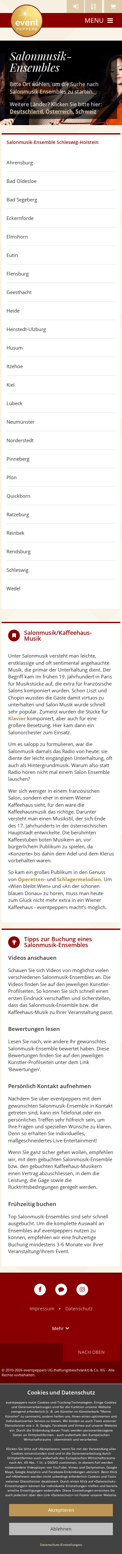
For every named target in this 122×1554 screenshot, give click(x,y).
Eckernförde (20, 218)
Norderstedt (20, 440)
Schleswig (17, 570)
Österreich (59, 111)
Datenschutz (79, 1308)
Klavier (17, 718)
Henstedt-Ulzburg (26, 329)
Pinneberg (18, 459)
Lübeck (14, 403)
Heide (13, 310)
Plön (12, 477)
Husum (15, 347)
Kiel (11, 384)
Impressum (42, 1308)
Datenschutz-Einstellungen (61, 1544)
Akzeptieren (61, 1510)
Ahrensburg (20, 162)
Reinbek (15, 533)
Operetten (31, 879)
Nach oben (91, 1352)
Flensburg (18, 273)
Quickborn (18, 496)
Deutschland (26, 111)
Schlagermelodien (79, 879)
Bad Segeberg (22, 199)
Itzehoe (15, 366)
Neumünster (20, 421)
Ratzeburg (18, 514)
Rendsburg (19, 551)
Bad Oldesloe (21, 181)
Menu (94, 20)
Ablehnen (61, 1529)
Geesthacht (19, 292)
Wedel (13, 588)
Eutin (12, 255)
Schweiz (85, 111)
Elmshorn (17, 236)
